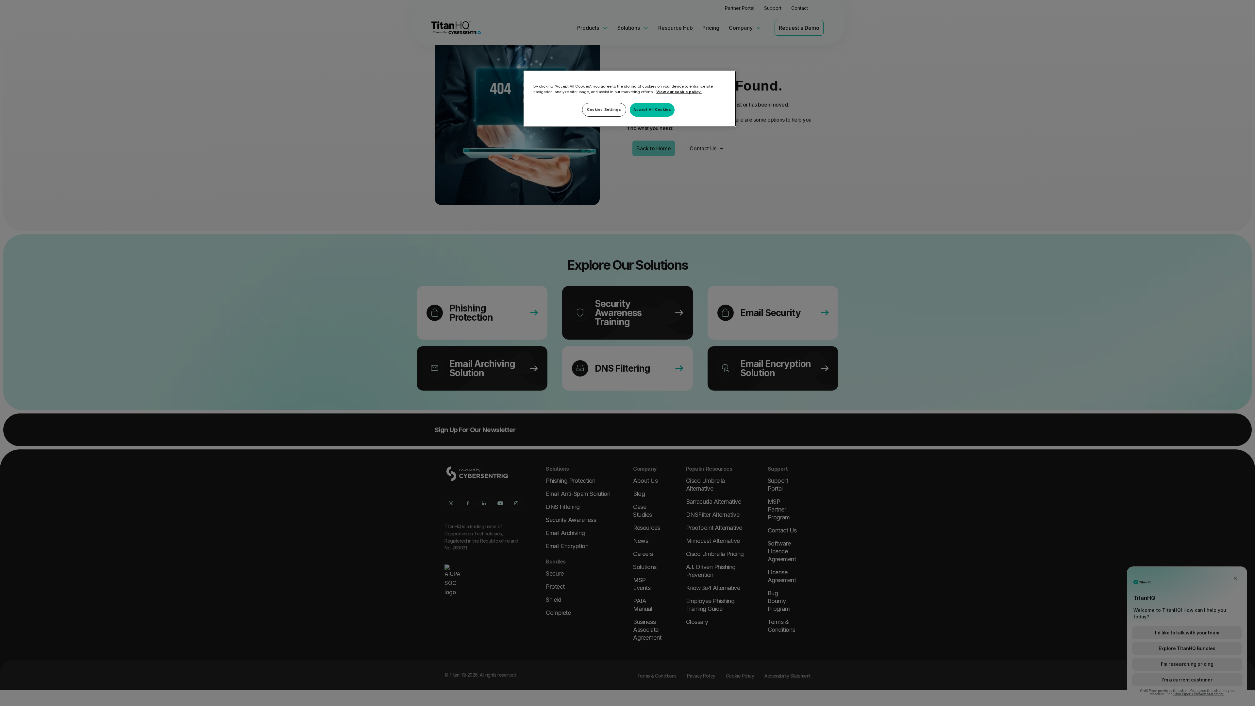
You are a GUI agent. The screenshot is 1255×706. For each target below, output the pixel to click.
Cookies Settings (604, 109)
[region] (630, 99)
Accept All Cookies (652, 109)
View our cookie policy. (679, 92)
